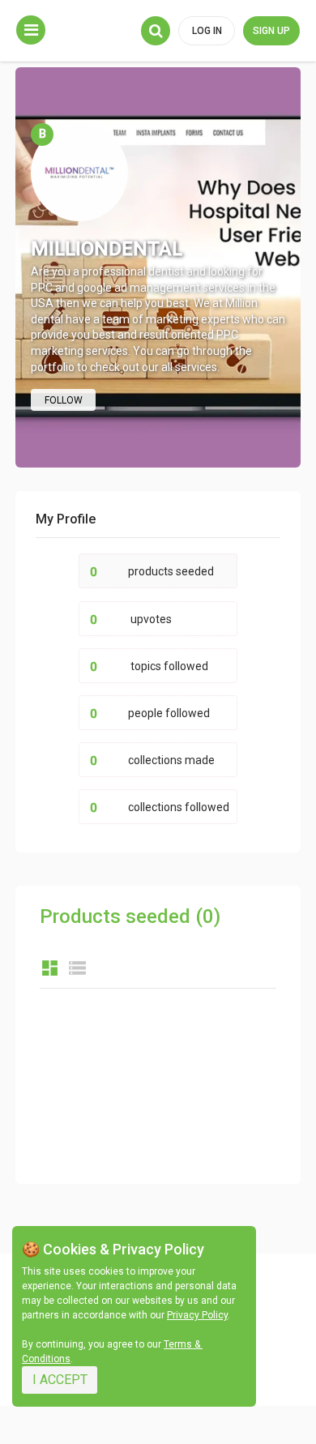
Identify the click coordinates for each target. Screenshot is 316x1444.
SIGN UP (271, 30)
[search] (155, 30)
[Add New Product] (31, 30)
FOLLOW (64, 400)
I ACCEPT (60, 1379)
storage (77, 968)
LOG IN (207, 30)
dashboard (50, 968)
